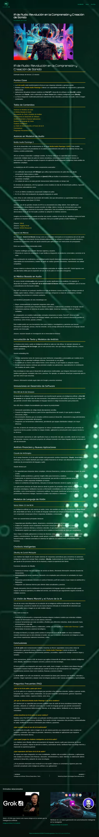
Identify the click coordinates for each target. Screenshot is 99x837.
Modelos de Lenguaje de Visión (24, 121)
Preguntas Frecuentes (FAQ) (23, 130)
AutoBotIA (80, 4)
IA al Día (93, 4)
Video (21, 223)
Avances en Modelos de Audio (23, 110)
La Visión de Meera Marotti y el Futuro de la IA (29, 126)
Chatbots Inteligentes (20, 123)
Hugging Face (24, 225)
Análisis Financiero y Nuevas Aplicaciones (27, 119)
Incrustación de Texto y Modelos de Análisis (28, 114)
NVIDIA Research (25, 228)
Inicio (87, 4)
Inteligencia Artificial (7, 823)
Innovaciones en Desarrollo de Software (26, 116)
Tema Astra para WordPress (62, 833)
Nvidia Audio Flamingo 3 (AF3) (60, 146)
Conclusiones (18, 128)
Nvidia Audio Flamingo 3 (72, 626)
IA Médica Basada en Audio (22, 112)
